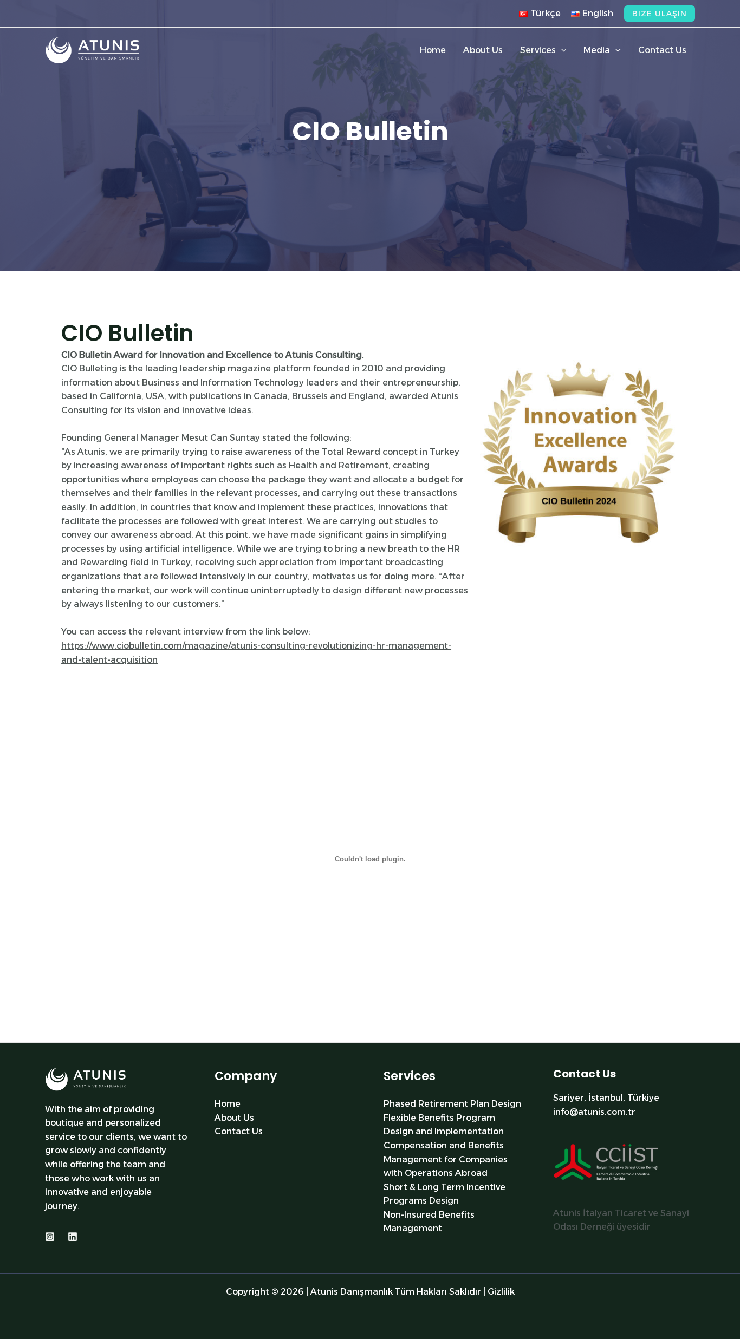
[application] (561, 50)
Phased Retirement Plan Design (452, 1104)
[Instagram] (50, 1237)
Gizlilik (501, 1291)
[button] (659, 13)
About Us (234, 1118)
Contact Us (239, 1131)
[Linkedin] (72, 1237)
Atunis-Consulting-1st (82, 1035)
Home (228, 1104)
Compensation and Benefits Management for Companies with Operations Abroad (446, 1159)
